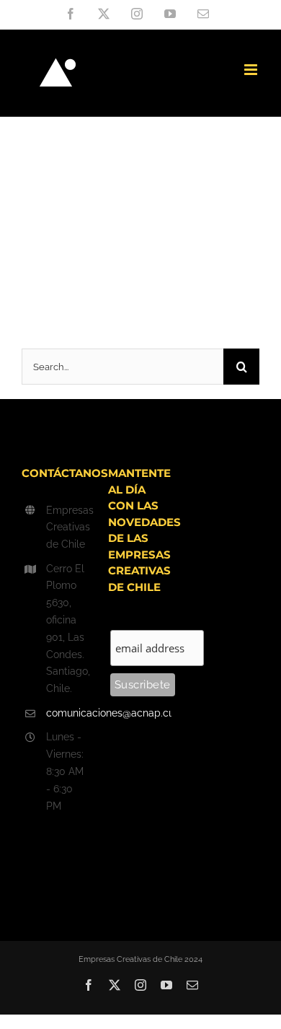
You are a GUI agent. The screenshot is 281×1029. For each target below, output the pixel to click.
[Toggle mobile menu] (251, 69)
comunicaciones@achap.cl (66, 713)
